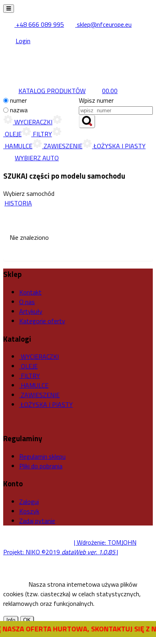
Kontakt (30, 292)
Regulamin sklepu (42, 456)
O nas (27, 302)
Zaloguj (29, 501)
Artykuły (30, 311)
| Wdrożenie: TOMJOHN (105, 542)
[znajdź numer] (87, 121)
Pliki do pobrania (40, 466)
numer (18, 100)
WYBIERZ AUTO (37, 158)
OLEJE (28, 366)
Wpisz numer (96, 100)
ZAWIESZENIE (62, 146)
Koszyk (29, 511)
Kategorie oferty (42, 321)
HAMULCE (33, 385)
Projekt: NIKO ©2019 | (60, 552)
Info (10, 620)
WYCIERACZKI (32, 122)
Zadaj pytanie (37, 521)
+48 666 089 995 (39, 24)
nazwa (19, 110)
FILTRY (41, 134)
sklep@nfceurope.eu (103, 24)
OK (27, 620)
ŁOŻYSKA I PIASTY (119, 146)
